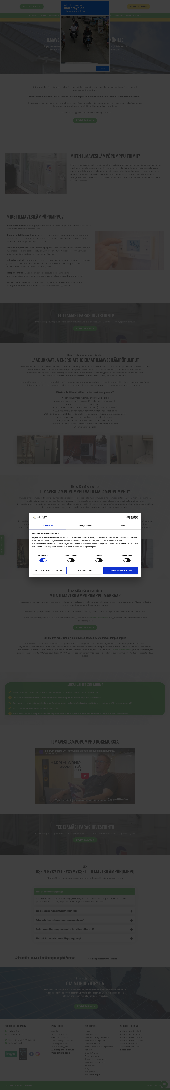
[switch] (71, 560)
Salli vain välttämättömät (49, 571)
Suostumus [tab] (48, 526)
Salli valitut (85, 571)
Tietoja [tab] (122, 526)
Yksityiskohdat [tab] (85, 526)
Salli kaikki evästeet (121, 571)
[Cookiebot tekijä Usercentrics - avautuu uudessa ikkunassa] (127, 517)
